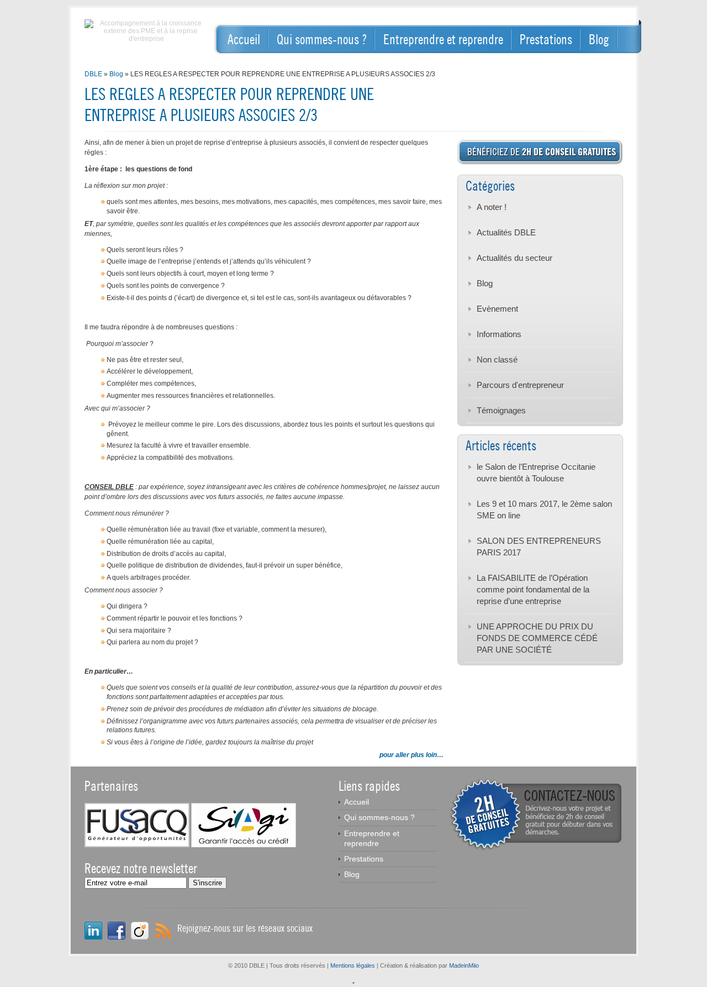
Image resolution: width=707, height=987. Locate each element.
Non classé (497, 359)
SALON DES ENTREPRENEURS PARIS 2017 (539, 546)
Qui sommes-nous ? (322, 39)
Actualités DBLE (506, 232)
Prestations (546, 39)
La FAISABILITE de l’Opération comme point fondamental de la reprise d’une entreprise (533, 589)
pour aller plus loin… (411, 755)
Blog (599, 39)
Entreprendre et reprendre (443, 39)
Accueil (244, 39)
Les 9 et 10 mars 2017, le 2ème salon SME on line (544, 509)
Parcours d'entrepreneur (520, 385)
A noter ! (491, 207)
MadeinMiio (464, 965)
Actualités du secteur (514, 257)
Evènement (497, 308)
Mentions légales (352, 965)
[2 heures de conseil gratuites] (535, 849)
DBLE (93, 74)
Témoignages (501, 410)
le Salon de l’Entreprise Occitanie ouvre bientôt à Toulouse (536, 472)
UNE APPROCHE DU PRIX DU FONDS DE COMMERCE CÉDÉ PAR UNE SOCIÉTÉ (537, 638)
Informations (499, 334)
